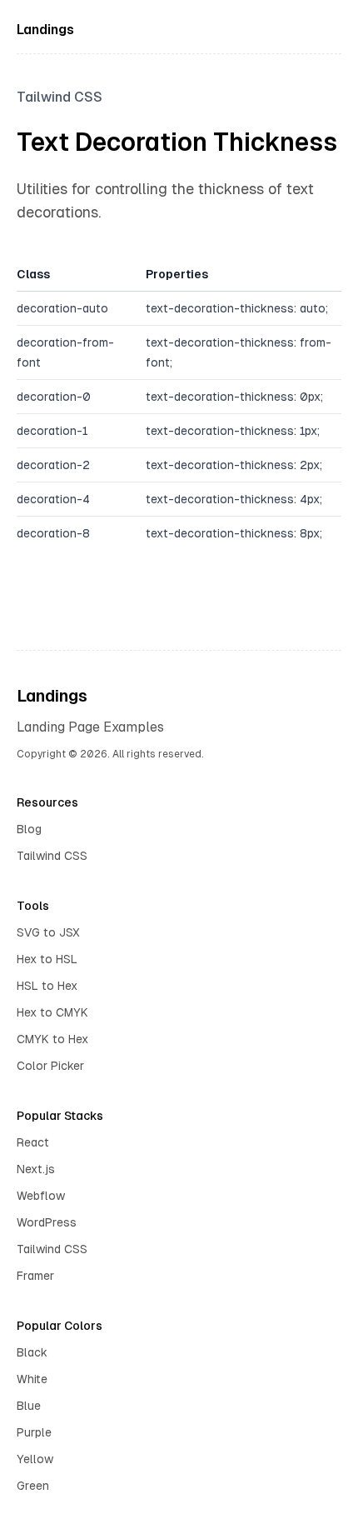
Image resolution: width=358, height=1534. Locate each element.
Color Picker (50, 1065)
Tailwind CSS (52, 855)
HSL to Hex (47, 985)
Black (32, 1352)
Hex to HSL (47, 959)
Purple (34, 1432)
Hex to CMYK (52, 1012)
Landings (45, 29)
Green (33, 1485)
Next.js (36, 1169)
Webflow (41, 1195)
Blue (29, 1405)
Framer (35, 1275)
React (33, 1142)
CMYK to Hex (52, 1039)
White (32, 1379)
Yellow (35, 1459)
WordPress (47, 1222)
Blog (29, 829)
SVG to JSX (48, 932)
